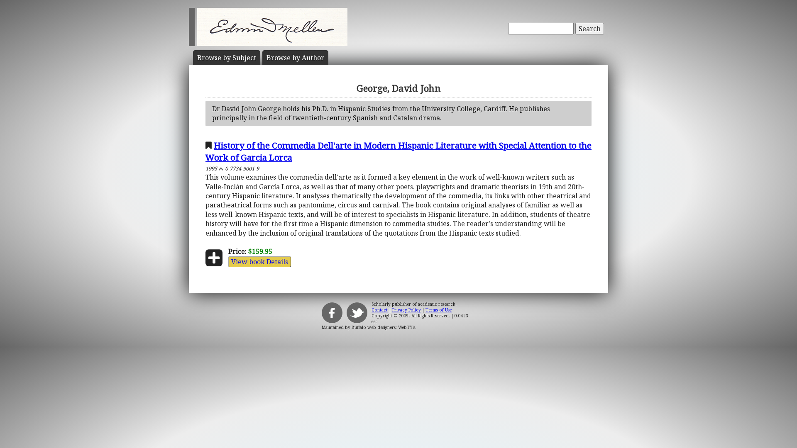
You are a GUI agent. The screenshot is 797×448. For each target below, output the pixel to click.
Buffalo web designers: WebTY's (383, 327)
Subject (226, 57)
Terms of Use (438, 310)
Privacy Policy (406, 310)
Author (295, 57)
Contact (380, 310)
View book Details (259, 261)
